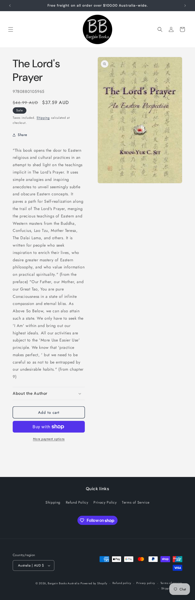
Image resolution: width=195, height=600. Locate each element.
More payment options (49, 439)
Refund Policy (77, 502)
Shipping (43, 117)
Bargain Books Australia (63, 583)
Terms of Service (136, 502)
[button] (10, 29)
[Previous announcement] (9, 5)
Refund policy (121, 583)
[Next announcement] (185, 5)
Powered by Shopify (93, 583)
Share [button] (22, 134)
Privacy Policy (105, 502)
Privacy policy (145, 583)
